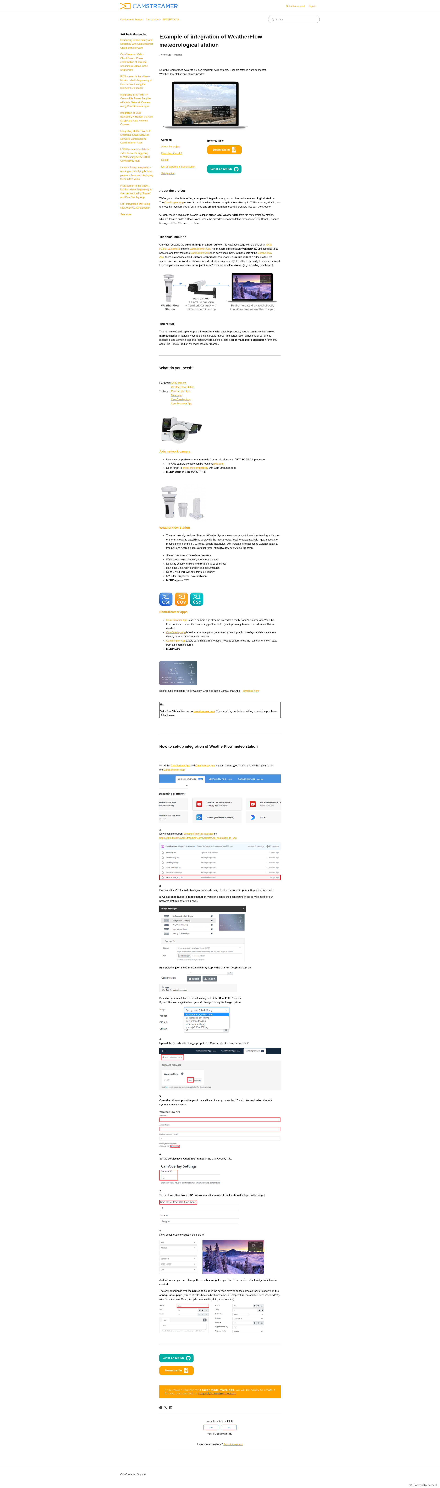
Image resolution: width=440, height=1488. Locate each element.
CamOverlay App (180, 399)
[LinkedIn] (170, 1407)
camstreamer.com (204, 711)
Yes (211, 1427)
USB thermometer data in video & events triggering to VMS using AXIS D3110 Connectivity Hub (135, 155)
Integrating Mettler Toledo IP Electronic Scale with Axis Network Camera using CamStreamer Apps (135, 137)
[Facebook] (160, 1407)
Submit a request (295, 6)
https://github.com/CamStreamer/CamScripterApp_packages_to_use (198, 837)
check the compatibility (195, 467)
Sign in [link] (312, 6)
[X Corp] (165, 1407)
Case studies (152, 19)
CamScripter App (174, 202)
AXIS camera (178, 382)
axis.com (218, 463)
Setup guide (167, 173)
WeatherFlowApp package (198, 833)
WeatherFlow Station (182, 387)
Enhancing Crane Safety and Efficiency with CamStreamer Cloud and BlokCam (136, 43)
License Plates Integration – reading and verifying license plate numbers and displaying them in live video (136, 173)
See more (125, 214)
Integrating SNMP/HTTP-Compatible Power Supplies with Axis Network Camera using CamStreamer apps (135, 100)
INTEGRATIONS (170, 19)
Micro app (176, 395)
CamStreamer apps (173, 612)
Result (164, 159)
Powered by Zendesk (425, 1485)
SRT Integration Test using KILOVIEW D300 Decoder (135, 205)
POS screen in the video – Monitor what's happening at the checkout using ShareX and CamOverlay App (136, 191)
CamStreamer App (199, 248)
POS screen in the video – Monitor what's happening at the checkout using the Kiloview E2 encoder (136, 82)
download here (251, 690)
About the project (170, 146)
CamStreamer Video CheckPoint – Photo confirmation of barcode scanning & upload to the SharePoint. (134, 62)
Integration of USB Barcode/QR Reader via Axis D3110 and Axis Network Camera (136, 118)
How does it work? (171, 153)
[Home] (149, 6)
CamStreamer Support (131, 19)
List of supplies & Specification (178, 166)
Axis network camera (174, 451)
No (229, 1427)
